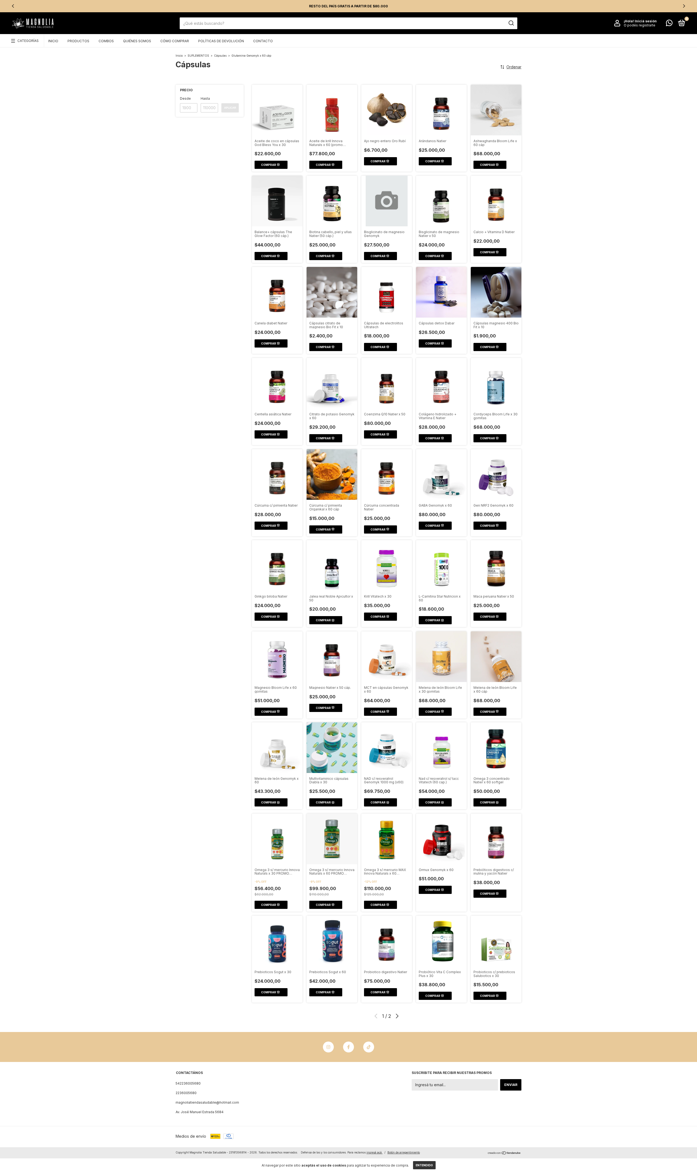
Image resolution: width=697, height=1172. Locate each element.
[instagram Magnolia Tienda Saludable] (328, 1047)
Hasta (205, 98)
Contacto (263, 41)
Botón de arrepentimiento (403, 1152)
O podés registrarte (639, 25)
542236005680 (188, 1083)
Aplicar (230, 107)
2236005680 (186, 1093)
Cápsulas (220, 55)
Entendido (424, 1165)
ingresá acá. (374, 1152)
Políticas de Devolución (221, 41)
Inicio (53, 41)
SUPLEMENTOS (198, 55)
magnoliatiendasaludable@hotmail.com (207, 1102)
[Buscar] (510, 23)
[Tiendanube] (504, 1153)
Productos (78, 41)
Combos (106, 41)
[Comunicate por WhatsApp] (669, 24)
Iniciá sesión (646, 21)
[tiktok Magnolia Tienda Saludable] (368, 1047)
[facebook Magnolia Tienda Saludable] (348, 1047)
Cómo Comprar (174, 41)
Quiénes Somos (137, 41)
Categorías (28, 41)
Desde (185, 98)
